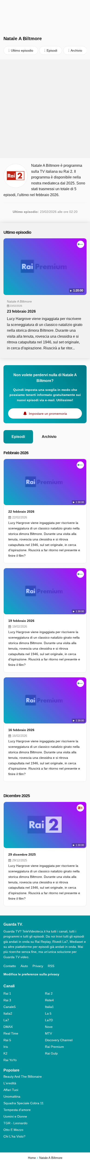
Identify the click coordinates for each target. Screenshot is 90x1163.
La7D (49, 1020)
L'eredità (9, 1083)
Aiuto (24, 966)
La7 (6, 1020)
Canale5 (9, 1007)
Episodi (18, 437)
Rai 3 (7, 1000)
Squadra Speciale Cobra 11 (23, 1103)
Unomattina (11, 1096)
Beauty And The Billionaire (22, 1076)
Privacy (38, 966)
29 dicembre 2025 (22, 854)
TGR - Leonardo (15, 1123)
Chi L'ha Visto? (14, 1136)
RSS (51, 966)
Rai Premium (54, 1047)
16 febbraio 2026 (21, 730)
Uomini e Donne (15, 1116)
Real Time (10, 1033)
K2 (5, 1053)
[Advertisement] (45, 108)
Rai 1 (7, 993)
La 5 (48, 1013)
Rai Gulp (51, 1053)
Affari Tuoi (10, 1090)
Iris (5, 1047)
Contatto (9, 966)
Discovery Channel (58, 1040)
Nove (49, 1027)
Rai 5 (7, 1040)
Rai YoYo (10, 1060)
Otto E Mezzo (13, 1130)
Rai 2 (49, 993)
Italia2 (7, 1013)
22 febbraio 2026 (21, 511)
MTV (48, 1033)
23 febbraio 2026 (21, 311)
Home (32, 1158)
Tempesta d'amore (17, 1110)
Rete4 (49, 1000)
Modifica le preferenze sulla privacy (31, 974)
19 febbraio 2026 (21, 621)
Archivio (49, 437)
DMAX (8, 1027)
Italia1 (49, 1007)
